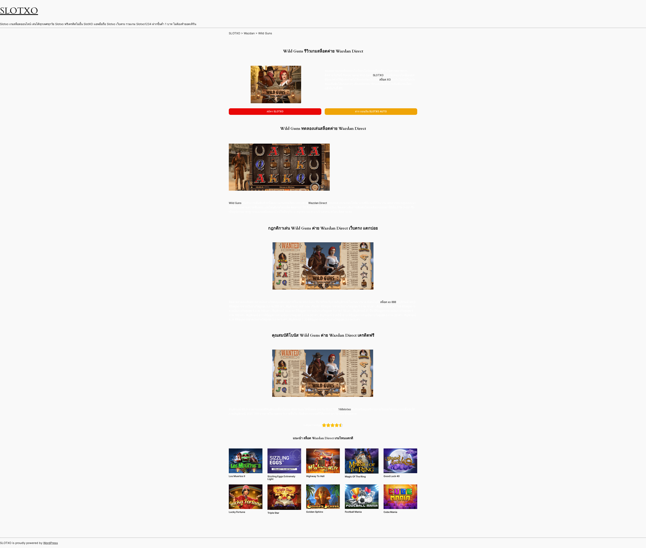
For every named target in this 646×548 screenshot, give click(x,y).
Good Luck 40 (392, 476)
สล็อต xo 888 (388, 302)
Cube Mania (390, 512)
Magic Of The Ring (355, 476)
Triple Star (273, 512)
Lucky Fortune (237, 512)
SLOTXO (19, 11)
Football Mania (353, 511)
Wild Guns (235, 203)
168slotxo (344, 409)
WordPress (50, 543)
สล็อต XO (385, 79)
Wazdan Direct (318, 203)
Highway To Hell (315, 476)
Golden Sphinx (314, 511)
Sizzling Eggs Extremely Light (281, 477)
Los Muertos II (237, 476)
